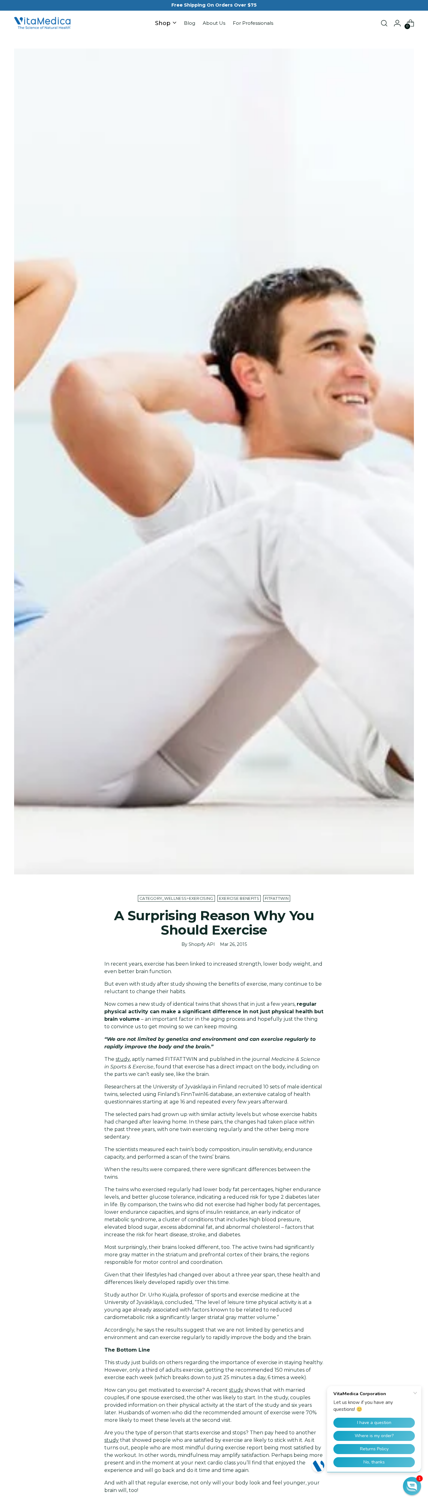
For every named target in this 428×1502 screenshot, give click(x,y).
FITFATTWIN (277, 898)
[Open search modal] (384, 23)
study (123, 1059)
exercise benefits (239, 898)
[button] (412, 1486)
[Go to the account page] (397, 23)
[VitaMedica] (42, 23)
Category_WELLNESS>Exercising (176, 898)
